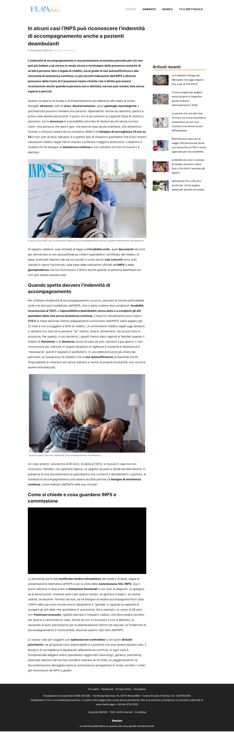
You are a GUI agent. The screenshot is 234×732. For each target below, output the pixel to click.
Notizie (131, 9)
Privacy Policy (124, 689)
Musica (167, 9)
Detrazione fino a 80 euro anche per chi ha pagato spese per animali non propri (188, 185)
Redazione (107, 689)
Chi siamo (93, 689)
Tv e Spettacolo (191, 9)
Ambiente (149, 9)
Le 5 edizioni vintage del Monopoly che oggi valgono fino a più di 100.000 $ (187, 80)
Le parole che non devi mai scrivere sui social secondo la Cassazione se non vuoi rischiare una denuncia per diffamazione (189, 122)
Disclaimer (140, 689)
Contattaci (140, 712)
